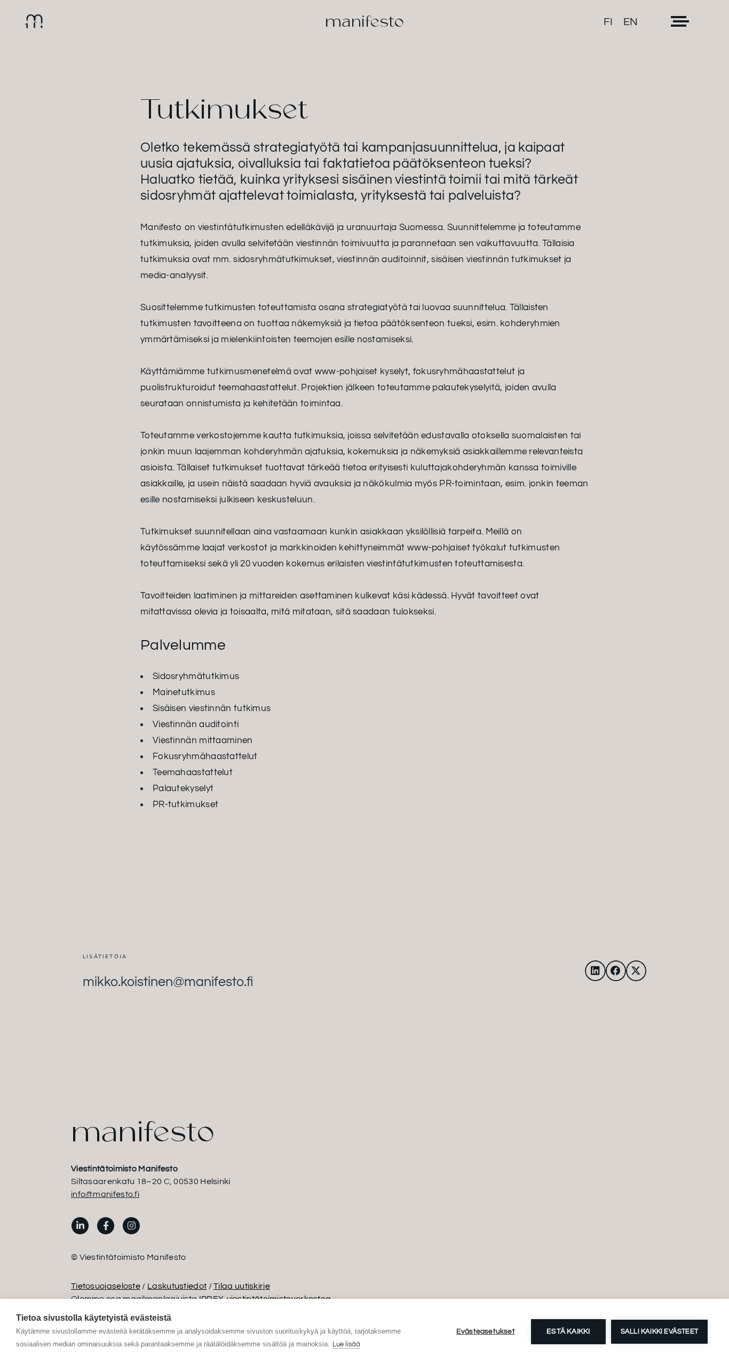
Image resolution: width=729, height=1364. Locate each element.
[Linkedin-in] (80, 1226)
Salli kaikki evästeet (659, 1331)
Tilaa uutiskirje (241, 1286)
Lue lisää (346, 1344)
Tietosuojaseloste (105, 1286)
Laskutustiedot (177, 1286)
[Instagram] (131, 1226)
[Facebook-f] (106, 1226)
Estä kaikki (568, 1331)
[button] (595, 970)
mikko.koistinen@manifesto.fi (168, 982)
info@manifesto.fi (105, 1194)
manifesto (364, 21)
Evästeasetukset (485, 1331)
